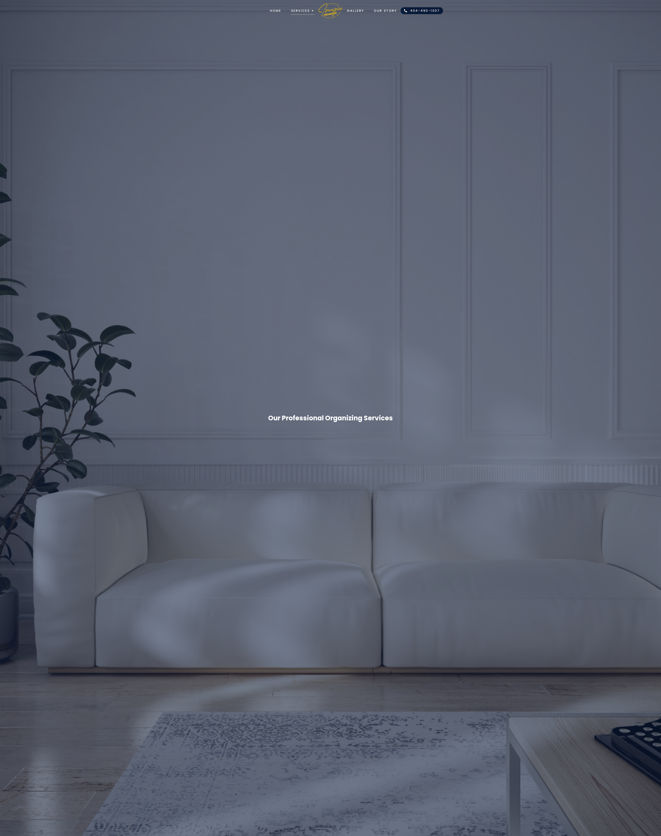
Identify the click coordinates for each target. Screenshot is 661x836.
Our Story (385, 10)
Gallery (355, 10)
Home (275, 10)
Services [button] (300, 10)
